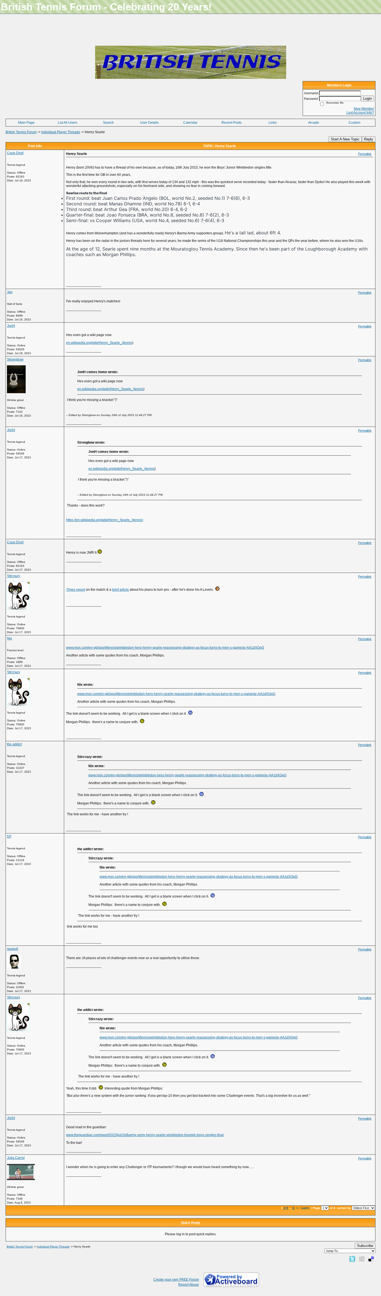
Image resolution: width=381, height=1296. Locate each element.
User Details (149, 123)
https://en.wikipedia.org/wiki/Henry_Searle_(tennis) (104, 520)
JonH (11, 326)
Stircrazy (13, 576)
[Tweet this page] (352, 1259)
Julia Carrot (16, 1158)
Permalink (365, 153)
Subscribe (365, 1246)
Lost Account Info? (360, 113)
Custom (354, 123)
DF (9, 836)
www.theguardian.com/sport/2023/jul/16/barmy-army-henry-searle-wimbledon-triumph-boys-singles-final (145, 1135)
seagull (12, 949)
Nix (9, 638)
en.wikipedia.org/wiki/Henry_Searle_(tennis (99, 343)
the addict (14, 744)
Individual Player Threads (60, 132)
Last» (305, 1208)
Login (367, 98)
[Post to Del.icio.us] (371, 1259)
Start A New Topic (345, 139)
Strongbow (15, 359)
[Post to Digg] (362, 1259)
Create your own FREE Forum (176, 1280)
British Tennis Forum (21, 132)
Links (273, 123)
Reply (368, 139)
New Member (364, 109)
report (75, 590)
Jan (10, 292)
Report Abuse (188, 1285)
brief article (120, 590)
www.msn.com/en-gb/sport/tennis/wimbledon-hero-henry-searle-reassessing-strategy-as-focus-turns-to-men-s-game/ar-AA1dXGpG (165, 648)
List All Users (67, 123)
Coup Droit (15, 153)
